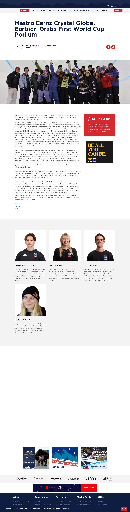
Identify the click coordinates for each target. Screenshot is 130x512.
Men (16, 208)
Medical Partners (63, 505)
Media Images (83, 505)
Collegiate (102, 505)
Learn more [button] (65, 509)
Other (101, 497)
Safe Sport (106, 10)
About (17, 497)
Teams (44, 10)
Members (74, 10)
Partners (61, 497)
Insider (52, 10)
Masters (101, 501)
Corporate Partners (64, 501)
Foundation (85, 10)
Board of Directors (42, 505)
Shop (96, 10)
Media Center (85, 497)
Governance (41, 497)
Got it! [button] (124, 509)
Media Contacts (84, 501)
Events (35, 10)
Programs (63, 10)
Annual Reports (41, 501)
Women (17, 206)
